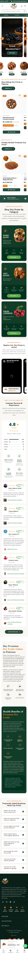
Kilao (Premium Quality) (15, 500)
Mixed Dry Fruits (12, 549)
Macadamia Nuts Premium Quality (8, 118)
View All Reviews (13, 632)
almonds (15, 662)
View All (8, 88)
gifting (12, 671)
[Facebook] (3, 902)
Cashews (16, 15)
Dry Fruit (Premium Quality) (16, 600)
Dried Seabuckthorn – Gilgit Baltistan (10, 179)
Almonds (5, 15)
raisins (19, 663)
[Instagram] (6, 902)
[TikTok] (14, 902)
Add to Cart (12, 132)
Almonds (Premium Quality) (16, 574)
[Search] (24, 11)
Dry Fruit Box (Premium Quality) (14, 623)
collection (17, 784)
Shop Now (13, 257)
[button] (2, 6)
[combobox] (12, 11)
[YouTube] (10, 902)
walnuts (10, 725)
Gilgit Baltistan (20, 658)
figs (20, 725)
